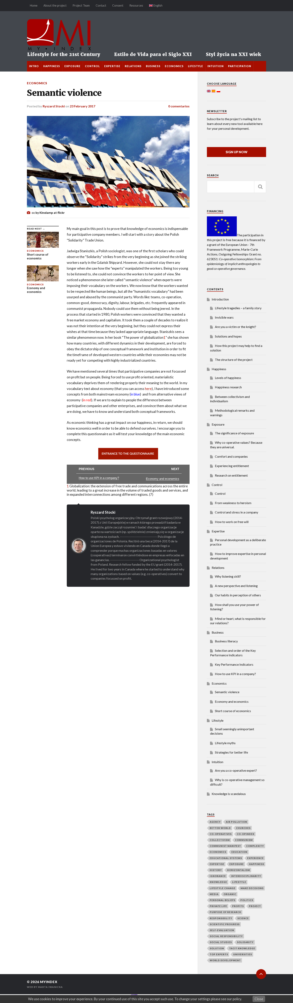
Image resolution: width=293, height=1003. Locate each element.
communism (244, 840)
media (214, 894)
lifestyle (239, 882)
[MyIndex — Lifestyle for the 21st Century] (146, 36)
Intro (34, 66)
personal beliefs (222, 900)
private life (218, 906)
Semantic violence (64, 92)
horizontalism (238, 870)
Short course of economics (233, 711)
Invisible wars (224, 317)
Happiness (51, 66)
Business (153, 66)
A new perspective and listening (236, 586)
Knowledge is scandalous (229, 794)
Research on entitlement (231, 475)
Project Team (81, 5)
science (243, 918)
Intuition (215, 66)
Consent (117, 5)
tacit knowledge (242, 948)
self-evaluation (222, 930)
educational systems (226, 858)
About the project (55, 5)
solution (217, 948)
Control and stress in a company (236, 512)
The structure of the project (234, 359)
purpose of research (225, 912)
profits (238, 906)
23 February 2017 (82, 106)
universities (242, 954)
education (239, 852)
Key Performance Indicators (234, 664)
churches (243, 828)
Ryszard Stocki (54, 106)
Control (92, 66)
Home (33, 5)
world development (225, 960)
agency (215, 821)
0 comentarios (179, 106)
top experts (219, 954)
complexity (255, 846)
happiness (256, 864)
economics (218, 852)
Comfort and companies (231, 456)
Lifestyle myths (225, 743)
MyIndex (48, 982)
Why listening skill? (228, 576)
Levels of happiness (228, 378)
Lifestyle (195, 66)
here (148, 389)
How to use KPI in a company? (235, 674)
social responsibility (226, 936)
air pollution (236, 821)
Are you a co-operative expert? (236, 770)
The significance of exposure (234, 433)
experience (255, 858)
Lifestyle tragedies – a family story (238, 308)
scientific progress (225, 924)
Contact (101, 5)
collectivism (220, 840)
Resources (136, 5)
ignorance (218, 876)
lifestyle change (222, 888)
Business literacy (226, 641)
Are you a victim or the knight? (235, 327)
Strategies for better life (231, 752)
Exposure (72, 66)
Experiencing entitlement (232, 466)
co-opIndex (245, 834)
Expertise (112, 66)
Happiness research (228, 387)
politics (246, 900)
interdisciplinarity (246, 876)
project (255, 906)
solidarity (245, 942)
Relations (133, 66)
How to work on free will (232, 522)
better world (220, 828)
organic (230, 894)
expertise (217, 864)
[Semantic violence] (108, 161)
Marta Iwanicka (50, 986)
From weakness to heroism (233, 503)
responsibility (221, 918)
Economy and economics (232, 701)
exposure (236, 864)
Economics (174, 66)
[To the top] (261, 974)
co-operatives (221, 834)
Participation (239, 66)
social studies (221, 942)
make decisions (252, 888)
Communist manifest (225, 846)
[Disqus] (108, 636)
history (216, 870)
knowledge (218, 882)
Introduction (220, 299)
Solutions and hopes (228, 336)
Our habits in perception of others (238, 595)
